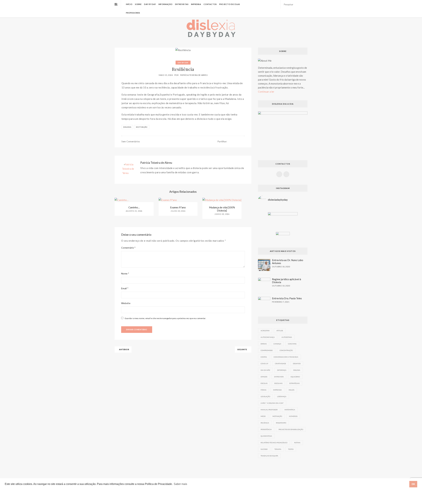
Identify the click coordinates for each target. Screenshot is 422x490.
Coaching (292, 344)
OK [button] (413, 484)
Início (129, 4)
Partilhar (222, 141)
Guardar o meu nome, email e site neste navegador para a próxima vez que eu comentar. (165, 318)
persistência (266, 429)
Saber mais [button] (180, 484)
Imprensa (196, 4)
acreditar (265, 331)
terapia (277, 449)
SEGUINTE (242, 349)
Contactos (210, 4)
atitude (279, 331)
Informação (165, 4)
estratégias (294, 383)
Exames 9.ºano (178, 207)
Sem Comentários (130, 141)
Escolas (264, 383)
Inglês (291, 390)
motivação (142, 127)
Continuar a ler (266, 91)
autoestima (287, 337)
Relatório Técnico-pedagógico (274, 443)
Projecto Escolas (229, 4)
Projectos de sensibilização (291, 429)
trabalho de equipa (269, 456)
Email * (124, 288)
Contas (264, 357)
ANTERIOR (124, 349)
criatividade (280, 363)
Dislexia (127, 127)
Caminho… (134, 207)
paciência (265, 423)
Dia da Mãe (265, 370)
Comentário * (128, 247)
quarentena (266, 436)
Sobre (138, 4)
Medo (263, 416)
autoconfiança (268, 337)
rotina (297, 443)
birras (264, 344)
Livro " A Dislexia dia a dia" (272, 403)
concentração (286, 350)
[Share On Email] (243, 141)
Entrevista (279, 377)
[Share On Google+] (240, 141)
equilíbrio (295, 377)
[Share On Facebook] (230, 141)
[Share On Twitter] (233, 141)
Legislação (265, 396)
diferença (281, 370)
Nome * (125, 273)
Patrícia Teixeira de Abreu (194, 75)
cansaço (277, 344)
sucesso (264, 449)
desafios (297, 363)
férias (263, 390)
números (293, 416)
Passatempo (281, 423)
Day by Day (150, 4)
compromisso (267, 350)
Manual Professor (269, 410)
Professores (133, 13)
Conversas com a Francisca (286, 357)
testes (290, 449)
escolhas (278, 383)
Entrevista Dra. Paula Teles (287, 298)
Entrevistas (182, 4)
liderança (281, 396)
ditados (264, 377)
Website (125, 303)
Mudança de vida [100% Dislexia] (222, 209)
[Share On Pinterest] (237, 141)
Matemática (290, 410)
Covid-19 (264, 363)
